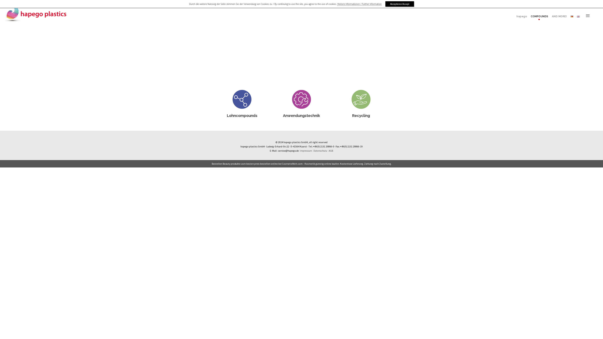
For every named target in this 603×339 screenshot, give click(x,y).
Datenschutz (320, 150)
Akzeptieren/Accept (399, 3)
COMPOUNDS (539, 16)
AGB (331, 150)
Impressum (306, 150)
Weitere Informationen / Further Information (359, 4)
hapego (521, 16)
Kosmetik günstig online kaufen (321, 163)
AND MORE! (559, 16)
